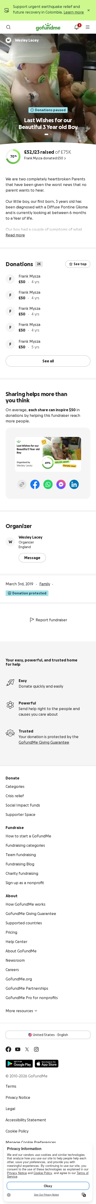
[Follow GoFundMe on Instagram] (36, 1049)
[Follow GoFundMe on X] (27, 1049)
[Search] (8, 27)
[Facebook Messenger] (61, 484)
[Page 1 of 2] (46, 134)
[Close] (88, 10)
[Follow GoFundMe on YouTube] (17, 1049)
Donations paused (50, 110)
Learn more (74, 12)
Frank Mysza (29, 276)
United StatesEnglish (50, 1035)
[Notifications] (76, 27)
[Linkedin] (74, 484)
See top (80, 264)
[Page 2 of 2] (50, 134)
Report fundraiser (51, 620)
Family (44, 584)
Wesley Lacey (30, 537)
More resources (19, 1011)
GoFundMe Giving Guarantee (44, 742)
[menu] (87, 27)
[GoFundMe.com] (48, 27)
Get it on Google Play (19, 1064)
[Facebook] (35, 484)
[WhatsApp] (48, 484)
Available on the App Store (46, 1064)
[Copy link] (22, 484)
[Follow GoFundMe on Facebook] (8, 1049)
